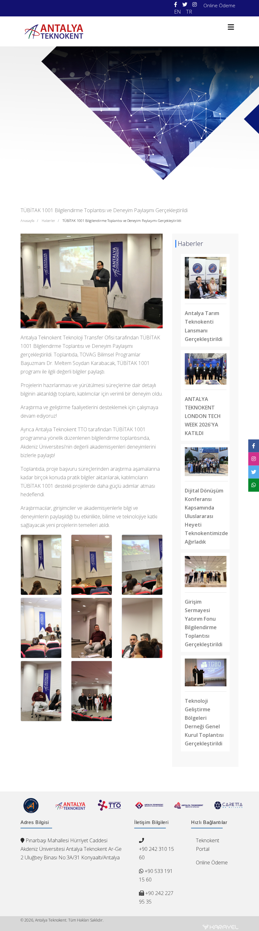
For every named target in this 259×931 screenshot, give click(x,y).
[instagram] (194, 4)
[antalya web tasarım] (220, 927)
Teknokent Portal (207, 844)
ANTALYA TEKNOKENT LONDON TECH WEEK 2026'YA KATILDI (203, 416)
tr (189, 11)
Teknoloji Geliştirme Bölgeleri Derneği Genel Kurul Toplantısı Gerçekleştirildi (204, 722)
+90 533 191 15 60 (156, 875)
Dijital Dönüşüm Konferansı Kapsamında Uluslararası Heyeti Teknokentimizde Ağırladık (206, 516)
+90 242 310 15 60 (156, 853)
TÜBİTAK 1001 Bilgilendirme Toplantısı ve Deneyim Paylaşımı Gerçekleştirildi (122, 220)
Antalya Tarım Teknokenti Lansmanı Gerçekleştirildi (203, 326)
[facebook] (175, 4)
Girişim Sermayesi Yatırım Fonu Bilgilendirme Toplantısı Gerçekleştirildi (203, 623)
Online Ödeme (219, 5)
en (177, 11)
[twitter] (184, 4)
